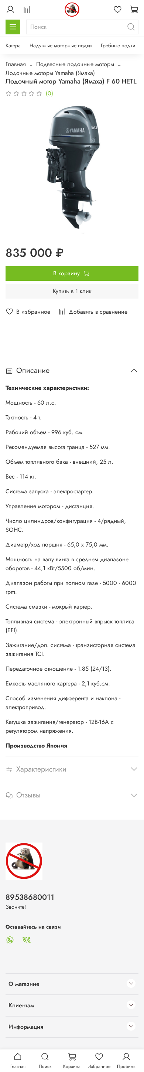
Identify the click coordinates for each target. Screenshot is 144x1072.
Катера (13, 45)
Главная (16, 64)
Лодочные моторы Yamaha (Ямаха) (50, 73)
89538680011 (30, 897)
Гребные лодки (118, 45)
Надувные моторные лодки (61, 45)
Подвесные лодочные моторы (75, 64)
